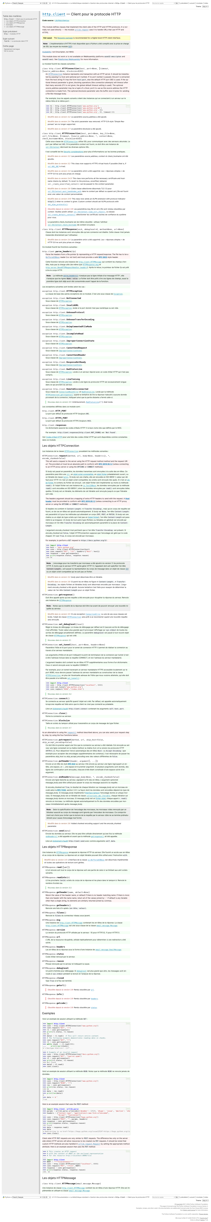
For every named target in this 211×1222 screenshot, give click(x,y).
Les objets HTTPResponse (15, 23)
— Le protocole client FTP (16, 41)
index (206, 3)
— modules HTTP (12, 34)
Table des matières (12, 16)
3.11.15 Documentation (60, 3)
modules (199, 3)
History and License (189, 1210)
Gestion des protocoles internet (102, 3)
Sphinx (202, 1220)
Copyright (179, 1204)
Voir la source (8, 51)
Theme (198, 6)
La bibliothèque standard (79, 3)
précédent (184, 3)
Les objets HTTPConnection (16, 21)
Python (7, 3)
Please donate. (203, 1214)
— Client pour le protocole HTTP (132, 3)
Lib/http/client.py (62, 20)
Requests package (65, 38)
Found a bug (203, 1218)
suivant (192, 3)
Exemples (9, 25)
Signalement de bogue (12, 49)
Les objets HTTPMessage (15, 26)
